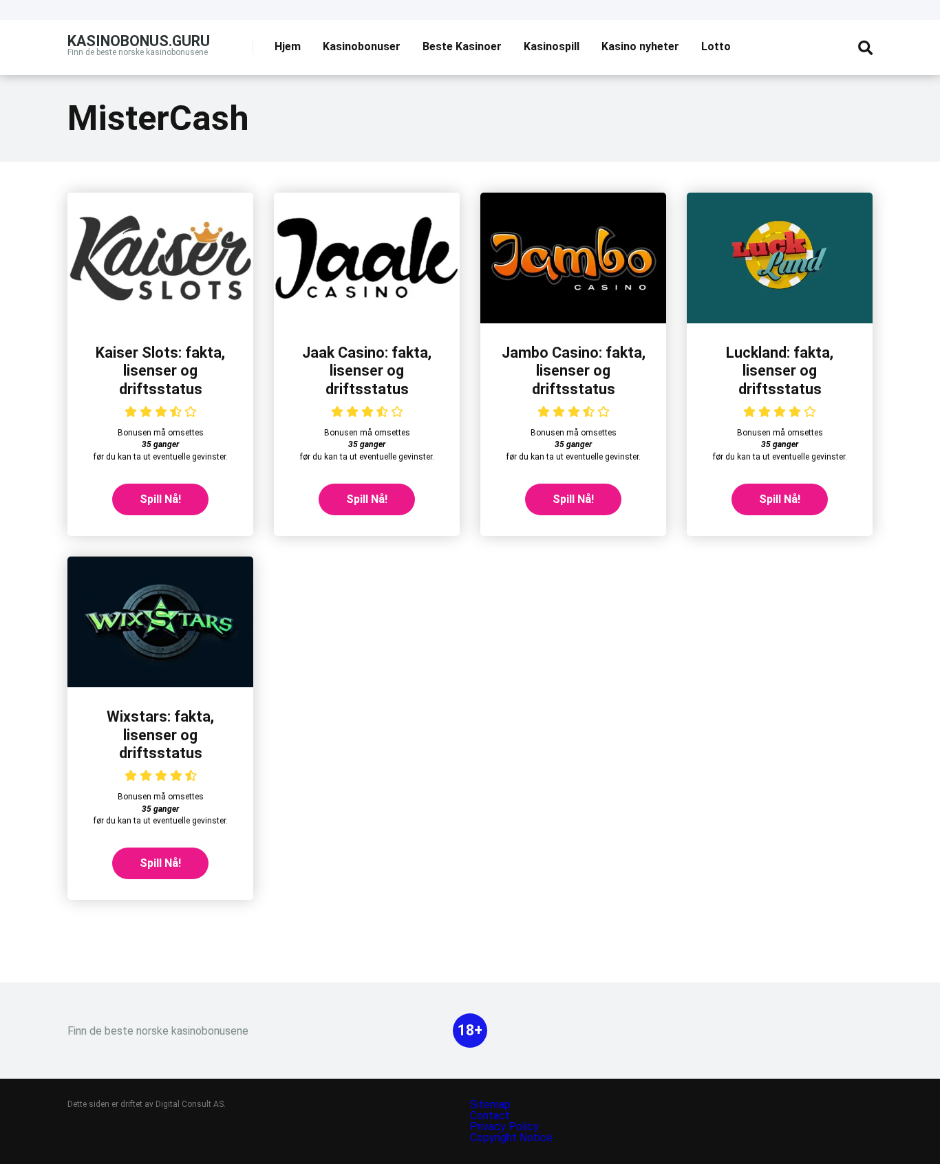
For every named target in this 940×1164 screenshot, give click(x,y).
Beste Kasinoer (462, 46)
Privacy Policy (506, 1126)
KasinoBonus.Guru (138, 40)
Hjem (288, 46)
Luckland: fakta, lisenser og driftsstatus (779, 371)
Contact (490, 1115)
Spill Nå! (160, 499)
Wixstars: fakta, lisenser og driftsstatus (160, 735)
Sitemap (490, 1104)
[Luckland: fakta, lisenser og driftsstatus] (780, 319)
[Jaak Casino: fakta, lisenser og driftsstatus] (367, 319)
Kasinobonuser (361, 46)
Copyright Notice (511, 1137)
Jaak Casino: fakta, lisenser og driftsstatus (366, 371)
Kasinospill (551, 46)
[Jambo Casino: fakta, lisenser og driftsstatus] (573, 319)
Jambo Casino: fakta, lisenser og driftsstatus (573, 371)
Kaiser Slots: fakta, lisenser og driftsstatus (160, 371)
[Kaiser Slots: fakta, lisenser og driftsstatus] (160, 319)
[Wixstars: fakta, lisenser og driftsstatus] (160, 683)
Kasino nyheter (640, 46)
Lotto (716, 46)
